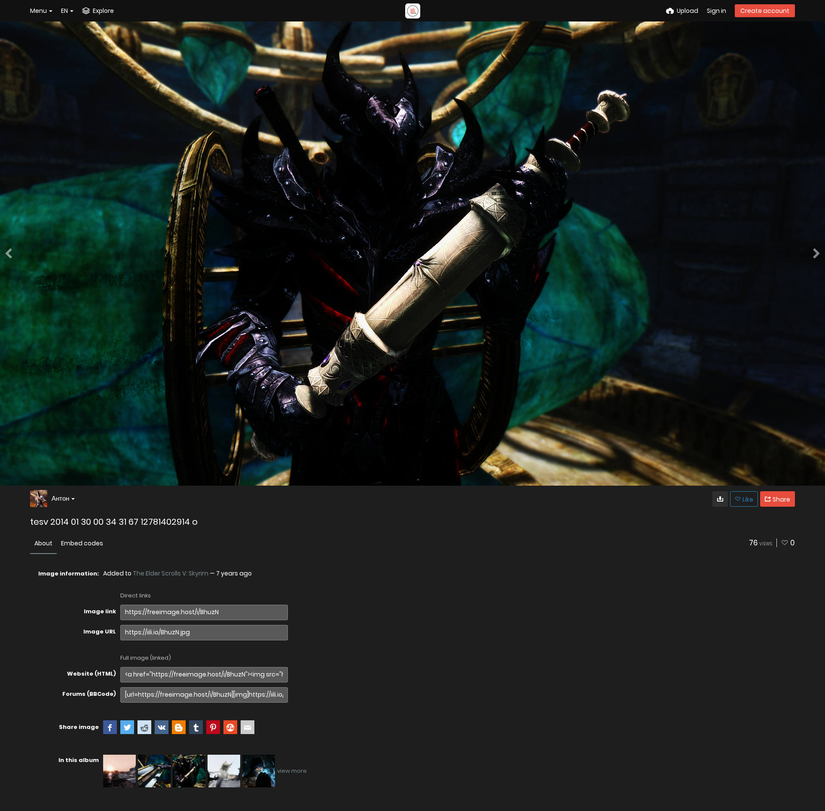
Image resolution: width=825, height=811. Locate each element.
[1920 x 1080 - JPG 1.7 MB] (720, 499)
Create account (764, 10)
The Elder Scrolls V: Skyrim (170, 573)
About (43, 543)
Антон (60, 498)
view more (292, 771)
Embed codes (82, 543)
